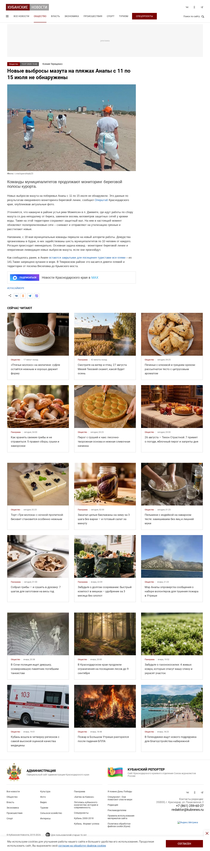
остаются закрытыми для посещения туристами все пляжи (87, 257)
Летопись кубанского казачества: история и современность (86, 805)
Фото (43, 797)
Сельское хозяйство (51, 813)
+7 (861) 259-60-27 (190, 806)
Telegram (201, 7)
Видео (43, 802)
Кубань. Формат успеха (86, 823)
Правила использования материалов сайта (121, 817)
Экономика (71, 16)
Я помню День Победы (120, 791)
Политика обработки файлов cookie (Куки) (119, 825)
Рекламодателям (117, 810)
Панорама (79, 791)
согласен (184, 843)
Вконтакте (187, 7)
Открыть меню (7, 16)
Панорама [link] (83, 360)
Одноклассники (194, 7)
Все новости (21, 16)
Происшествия (93, 16)
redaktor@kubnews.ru (188, 810)
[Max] (36, 295)
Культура (45, 791)
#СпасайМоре (15, 288)
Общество (40, 16)
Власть (55, 16)
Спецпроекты (144, 16)
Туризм (123, 16)
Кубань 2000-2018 (84, 818)
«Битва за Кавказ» (84, 797)
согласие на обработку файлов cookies (82, 845)
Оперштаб (101, 200)
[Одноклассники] (23, 295)
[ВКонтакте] (16, 295)
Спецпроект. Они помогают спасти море (120, 798)
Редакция (113, 805)
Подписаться (28, 277)
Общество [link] (15, 360)
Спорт (110, 16)
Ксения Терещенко (52, 64)
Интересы (45, 818)
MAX (94, 277)
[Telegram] (29, 295)
